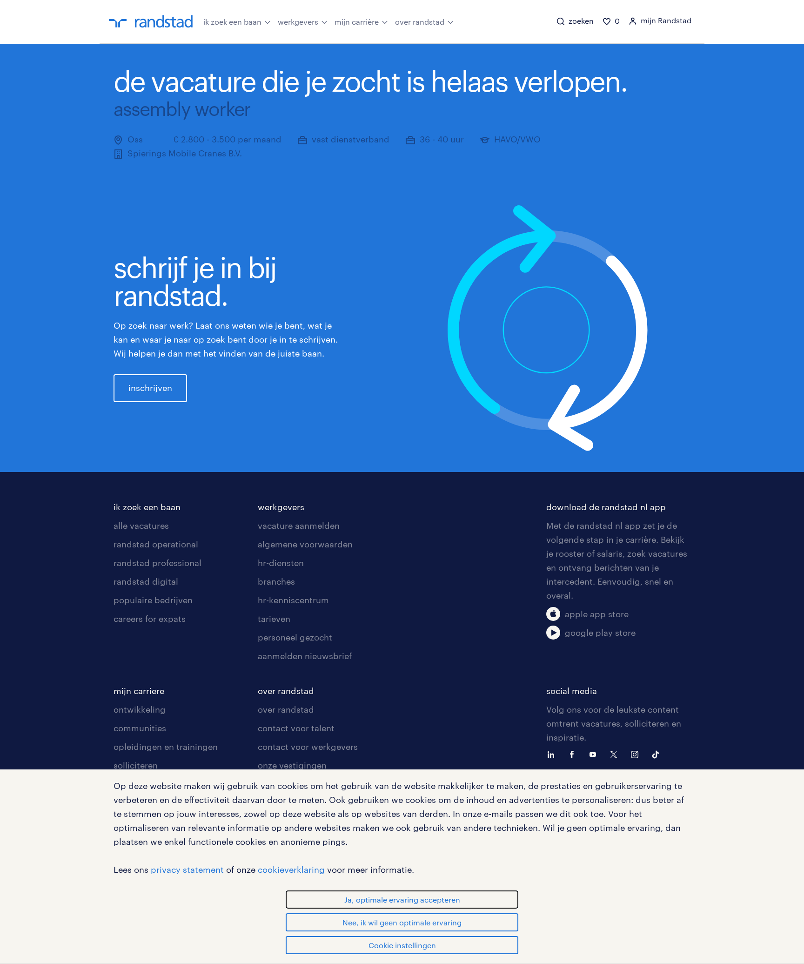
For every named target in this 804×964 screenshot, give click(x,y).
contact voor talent (296, 728)
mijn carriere (139, 691)
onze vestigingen (292, 765)
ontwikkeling (140, 709)
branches (276, 581)
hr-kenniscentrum (293, 600)
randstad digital (146, 581)
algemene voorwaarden (305, 544)
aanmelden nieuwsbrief (305, 656)
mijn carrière (357, 21)
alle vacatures (141, 525)
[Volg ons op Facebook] (574, 753)
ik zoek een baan (232, 21)
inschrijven (150, 388)
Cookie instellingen (402, 945)
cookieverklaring (291, 869)
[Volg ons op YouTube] (595, 753)
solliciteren (136, 765)
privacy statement (187, 869)
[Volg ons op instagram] (637, 753)
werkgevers (298, 21)
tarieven (274, 618)
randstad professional (157, 563)
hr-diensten (281, 563)
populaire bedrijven (153, 600)
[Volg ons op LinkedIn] (553, 753)
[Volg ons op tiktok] (658, 753)
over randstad (419, 21)
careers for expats (150, 618)
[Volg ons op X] (616, 753)
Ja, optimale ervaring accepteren (402, 899)
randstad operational (156, 544)
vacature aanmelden (299, 525)
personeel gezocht (295, 637)
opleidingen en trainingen (166, 747)
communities (140, 728)
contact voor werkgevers (308, 747)
